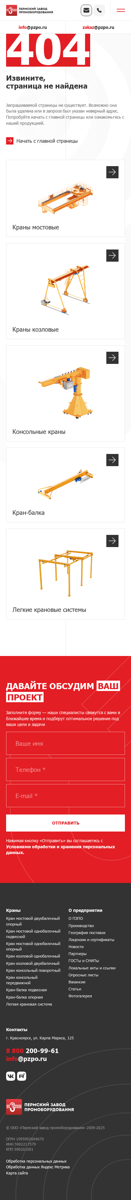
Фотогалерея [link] (80, 995)
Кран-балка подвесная (26, 989)
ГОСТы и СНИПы (84, 960)
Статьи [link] (75, 988)
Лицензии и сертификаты (91, 939)
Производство (81, 925)
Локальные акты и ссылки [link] (92, 967)
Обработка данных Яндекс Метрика (38, 1166)
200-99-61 (32, 1050)
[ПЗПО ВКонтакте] (10, 1076)
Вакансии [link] (77, 981)
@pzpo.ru (33, 27)
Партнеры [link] (78, 953)
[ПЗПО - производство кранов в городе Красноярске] (29, 10)
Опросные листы (83, 974)
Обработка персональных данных (36, 1161)
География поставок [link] (87, 932)
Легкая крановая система (29, 1004)
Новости (76, 946)
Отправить (65, 822)
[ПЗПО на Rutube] (21, 1076)
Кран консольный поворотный (33, 970)
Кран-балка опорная (24, 997)
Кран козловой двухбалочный (32, 963)
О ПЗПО (76, 918)
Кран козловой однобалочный (33, 956)
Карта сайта (17, 1172)
